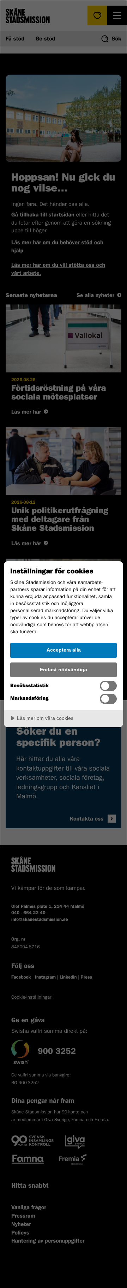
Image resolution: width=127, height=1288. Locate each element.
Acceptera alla (64, 650)
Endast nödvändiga (63, 669)
